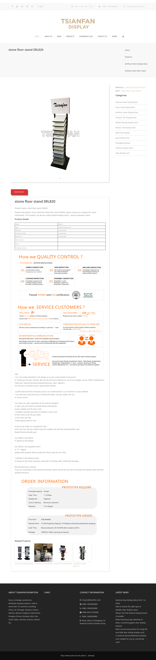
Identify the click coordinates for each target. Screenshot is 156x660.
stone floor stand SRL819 (135, 87)
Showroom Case (86, 36)
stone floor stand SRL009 (63, 564)
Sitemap (91, 655)
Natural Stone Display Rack (127, 102)
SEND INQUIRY (19, 192)
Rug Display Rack (122, 138)
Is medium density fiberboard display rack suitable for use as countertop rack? (131, 638)
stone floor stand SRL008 (43, 564)
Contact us (102, 36)
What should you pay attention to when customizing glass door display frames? (131, 622)
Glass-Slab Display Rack (125, 107)
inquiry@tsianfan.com (136, 6)
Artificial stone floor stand (135, 71)
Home (37, 36)
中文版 (40, 6)
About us (48, 36)
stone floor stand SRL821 (132, 91)
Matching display (123, 133)
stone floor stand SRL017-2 (79, 565)
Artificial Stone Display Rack (136, 64)
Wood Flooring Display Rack (127, 122)
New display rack (122, 153)
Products (70, 36)
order (114, 36)
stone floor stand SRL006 (24, 564)
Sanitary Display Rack (124, 148)
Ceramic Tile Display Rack (126, 117)
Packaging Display (123, 143)
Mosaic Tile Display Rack (125, 127)
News (59, 36)
